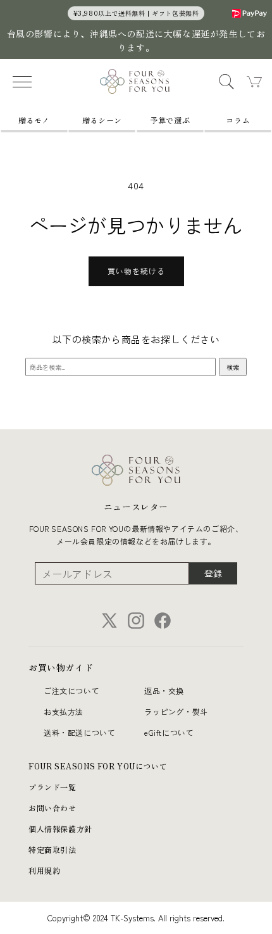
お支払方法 (63, 711)
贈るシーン (102, 120)
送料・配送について (79, 732)
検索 (232, 367)
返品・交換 (164, 690)
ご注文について (71, 690)
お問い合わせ (52, 807)
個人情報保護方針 (60, 828)
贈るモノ (34, 120)
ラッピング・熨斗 (176, 711)
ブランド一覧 (52, 786)
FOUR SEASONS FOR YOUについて (97, 765)
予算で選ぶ (170, 120)
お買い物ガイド (60, 667)
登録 (213, 573)
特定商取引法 (52, 849)
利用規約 (44, 870)
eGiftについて (169, 732)
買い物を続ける (136, 270)
